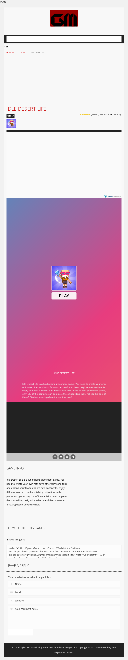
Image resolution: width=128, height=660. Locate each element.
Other (23, 52)
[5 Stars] (89, 114)
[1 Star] (81, 114)
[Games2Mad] (64, 18)
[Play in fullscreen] (67, 456)
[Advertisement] (64, 80)
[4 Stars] (87, 114)
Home (12, 52)
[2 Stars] (83, 114)
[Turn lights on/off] (55, 456)
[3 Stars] (85, 114)
